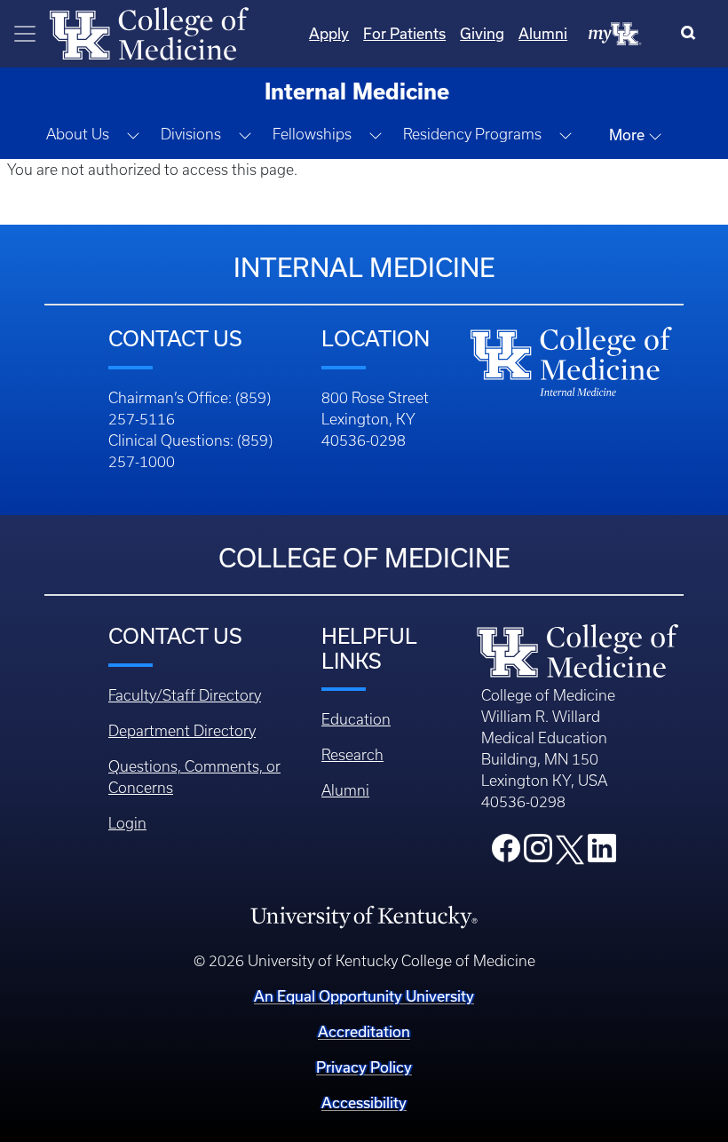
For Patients (404, 33)
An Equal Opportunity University (364, 995)
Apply (329, 33)
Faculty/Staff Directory (184, 695)
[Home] (149, 32)
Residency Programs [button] (472, 134)
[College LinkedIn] (602, 853)
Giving (482, 33)
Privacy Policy (364, 1067)
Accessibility (364, 1102)
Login (127, 823)
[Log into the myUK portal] (615, 33)
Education (356, 719)
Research (352, 755)
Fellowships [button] (312, 134)
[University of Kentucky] (363, 916)
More (628, 134)
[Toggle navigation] (25, 34)
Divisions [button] (191, 134)
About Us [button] (77, 134)
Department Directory (182, 731)
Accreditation (364, 1031)
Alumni (542, 33)
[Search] (692, 34)
